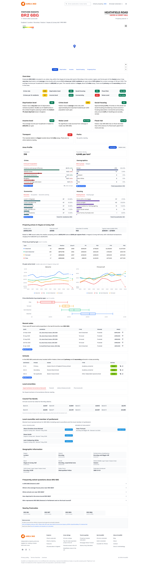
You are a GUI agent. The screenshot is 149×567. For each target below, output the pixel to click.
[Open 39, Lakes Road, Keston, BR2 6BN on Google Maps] (122, 332)
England (23, 22)
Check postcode (51, 538)
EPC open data (48, 524)
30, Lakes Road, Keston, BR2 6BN (48, 339)
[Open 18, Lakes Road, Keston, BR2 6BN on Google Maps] (122, 342)
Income (71, 69)
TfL (80, 524)
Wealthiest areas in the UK (69, 549)
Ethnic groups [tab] (80, 164)
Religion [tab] (88, 164)
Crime (55, 69)
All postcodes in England (53, 546)
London (30, 22)
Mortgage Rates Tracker (87, 542)
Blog (114, 538)
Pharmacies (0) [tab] (78, 388)
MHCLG (54, 524)
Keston (43, 22)
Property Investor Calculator (85, 539)
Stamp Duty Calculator (86, 545)
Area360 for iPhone (102, 543)
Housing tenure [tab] (80, 195)
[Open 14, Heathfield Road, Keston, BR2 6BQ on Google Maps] (122, 346)
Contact (115, 543)
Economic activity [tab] (44, 195)
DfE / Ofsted (39, 524)
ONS (43, 524)
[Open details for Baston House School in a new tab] (122, 374)
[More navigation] (126, 3)
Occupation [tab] (34, 195)
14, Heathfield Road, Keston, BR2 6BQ (49, 346)
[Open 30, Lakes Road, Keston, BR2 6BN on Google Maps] (122, 339)
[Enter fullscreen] (126, 26)
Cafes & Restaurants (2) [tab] (63, 388)
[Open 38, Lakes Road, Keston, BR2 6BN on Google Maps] (122, 336)
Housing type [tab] (90, 195)
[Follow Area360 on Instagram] (26, 549)
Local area (113, 147)
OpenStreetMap (75, 524)
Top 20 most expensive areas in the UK (69, 541)
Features (49, 543)
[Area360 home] (28, 4)
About (115, 541)
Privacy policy (25, 557)
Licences (44, 557)
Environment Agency (62, 524)
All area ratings (67, 538)
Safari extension (101, 541)
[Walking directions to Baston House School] (120, 374)
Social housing (80, 69)
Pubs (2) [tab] (51, 388)
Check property (51, 541)
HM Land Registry (26, 524)
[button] (74, 46)
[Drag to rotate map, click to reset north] (126, 69)
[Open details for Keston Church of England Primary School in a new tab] (122, 366)
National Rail (84, 524)
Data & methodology (119, 546)
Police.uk (33, 524)
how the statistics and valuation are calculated (42, 526)
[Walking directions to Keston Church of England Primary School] (120, 366)
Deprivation (63, 69)
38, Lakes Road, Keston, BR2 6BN (48, 336)
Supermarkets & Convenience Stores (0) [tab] (34, 388)
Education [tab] (26, 195)
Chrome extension (102, 538)
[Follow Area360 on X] (29, 549)
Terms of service (35, 557)
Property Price (91, 69)
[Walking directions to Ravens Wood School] (120, 370)
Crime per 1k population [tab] (30, 164)
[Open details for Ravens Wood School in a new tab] (122, 370)
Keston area (122, 147)
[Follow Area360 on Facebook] (22, 549)
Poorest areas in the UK (70, 545)
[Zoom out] (126, 67)
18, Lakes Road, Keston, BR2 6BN (48, 342)
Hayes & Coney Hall (53, 22)
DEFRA (68, 524)
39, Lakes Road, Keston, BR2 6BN (48, 332)
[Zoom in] (126, 64)
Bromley (36, 22)
